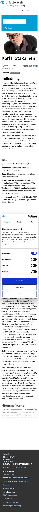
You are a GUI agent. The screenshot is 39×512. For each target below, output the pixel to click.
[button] (23, 66)
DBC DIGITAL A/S (9, 457)
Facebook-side (23, 481)
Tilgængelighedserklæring (12, 506)
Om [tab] (32, 222)
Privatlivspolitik (8, 488)
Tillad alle (19, 281)
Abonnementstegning (10, 502)
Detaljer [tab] (19, 222)
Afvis (19, 294)
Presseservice (7, 498)
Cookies (6, 485)
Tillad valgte (19, 287)
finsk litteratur (14, 73)
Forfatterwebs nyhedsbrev (20, 478)
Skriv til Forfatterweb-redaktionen (14, 467)
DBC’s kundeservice (10, 495)
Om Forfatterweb (9, 474)
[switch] (34, 259)
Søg (10, 28)
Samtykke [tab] (7, 222)
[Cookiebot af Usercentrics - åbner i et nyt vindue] (28, 216)
